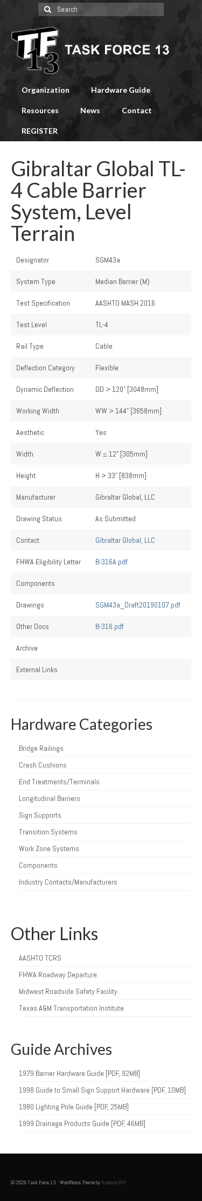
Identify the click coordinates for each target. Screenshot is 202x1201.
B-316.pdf (109, 626)
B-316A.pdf (111, 562)
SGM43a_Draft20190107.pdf (137, 605)
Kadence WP (113, 1182)
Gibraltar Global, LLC (125, 540)
